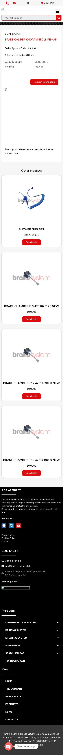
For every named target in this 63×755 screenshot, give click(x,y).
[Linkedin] (11, 525)
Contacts (11, 719)
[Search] (58, 17)
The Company (13, 688)
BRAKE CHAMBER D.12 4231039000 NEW (31, 383)
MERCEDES (41, 61)
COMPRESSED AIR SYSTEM (20, 622)
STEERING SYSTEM (16, 637)
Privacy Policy (8, 535)
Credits (5, 541)
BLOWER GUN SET (31, 229)
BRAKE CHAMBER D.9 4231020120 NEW (31, 306)
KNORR (39, 66)
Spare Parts (13, 696)
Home (8, 681)
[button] (57, 11)
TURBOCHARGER (15, 660)
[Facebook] (4, 525)
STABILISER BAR (14, 653)
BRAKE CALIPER (12, 34)
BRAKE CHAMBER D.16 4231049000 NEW (31, 460)
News (9, 711)
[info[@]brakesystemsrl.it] (14, 3)
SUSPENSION (12, 645)
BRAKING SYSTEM (15, 630)
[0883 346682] (7, 3)
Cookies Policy (8, 538)
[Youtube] (18, 525)
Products (12, 704)
